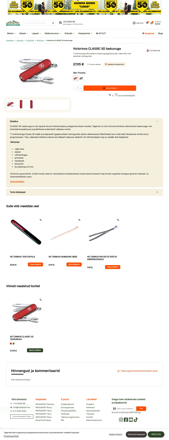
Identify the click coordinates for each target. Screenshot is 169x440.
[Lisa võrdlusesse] (41, 220)
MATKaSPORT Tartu (43, 414)
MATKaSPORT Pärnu (44, 417)
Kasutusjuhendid (93, 411)
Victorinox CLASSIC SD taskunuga (22, 337)
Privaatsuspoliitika (68, 411)
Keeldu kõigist (115, 434)
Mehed (10, 33)
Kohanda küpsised (136, 434)
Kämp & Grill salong (43, 420)
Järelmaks (65, 414)
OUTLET (102, 33)
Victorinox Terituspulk (22, 257)
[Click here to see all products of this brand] (153, 51)
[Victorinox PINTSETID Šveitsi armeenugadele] (103, 233)
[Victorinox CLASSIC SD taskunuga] (38, 71)
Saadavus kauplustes (116, 64)
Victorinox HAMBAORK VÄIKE (62, 257)
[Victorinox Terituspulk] (26, 233)
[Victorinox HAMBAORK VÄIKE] (65, 233)
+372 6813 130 (69, 22)
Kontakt (89, 417)
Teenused (90, 414)
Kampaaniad (84, 33)
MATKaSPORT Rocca (44, 408)
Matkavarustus (52, 33)
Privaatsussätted (11, 436)
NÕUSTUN (156, 434)
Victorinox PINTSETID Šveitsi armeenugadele (102, 258)
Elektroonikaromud (93, 420)
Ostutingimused (67, 408)
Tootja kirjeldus (17, 181)
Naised (22, 33)
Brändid (68, 33)
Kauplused (149, 33)
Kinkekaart (90, 408)
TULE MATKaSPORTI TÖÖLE (21, 416)
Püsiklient (90, 404)
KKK (62, 420)
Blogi (160, 33)
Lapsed (35, 33)
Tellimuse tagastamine (70, 417)
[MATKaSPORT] (13, 23)
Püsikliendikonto (67, 404)
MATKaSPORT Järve (44, 411)
